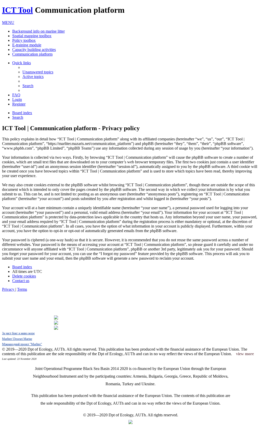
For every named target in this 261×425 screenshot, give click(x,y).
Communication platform (32, 54)
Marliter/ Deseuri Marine (17, 339)
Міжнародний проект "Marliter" (22, 344)
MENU (8, 22)
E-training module (26, 45)
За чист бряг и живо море (18, 333)
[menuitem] (37, 72)
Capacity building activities (34, 49)
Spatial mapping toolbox (31, 36)
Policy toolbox (24, 40)
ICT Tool (17, 10)
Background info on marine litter (38, 31)
